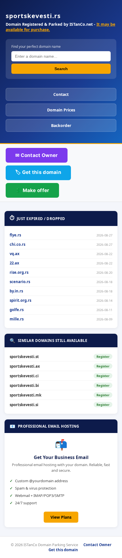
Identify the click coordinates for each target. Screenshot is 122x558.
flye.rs (15, 235)
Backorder (61, 125)
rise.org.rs (19, 272)
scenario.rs (20, 281)
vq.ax (15, 253)
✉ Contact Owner (36, 155)
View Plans (61, 517)
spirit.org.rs (20, 300)
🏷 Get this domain (38, 172)
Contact (61, 94)
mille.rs (17, 319)
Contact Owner (97, 544)
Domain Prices (61, 110)
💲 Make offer (32, 190)
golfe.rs (17, 309)
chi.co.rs (17, 244)
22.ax (14, 263)
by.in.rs (16, 291)
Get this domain (63, 549)
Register (103, 356)
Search (61, 68)
